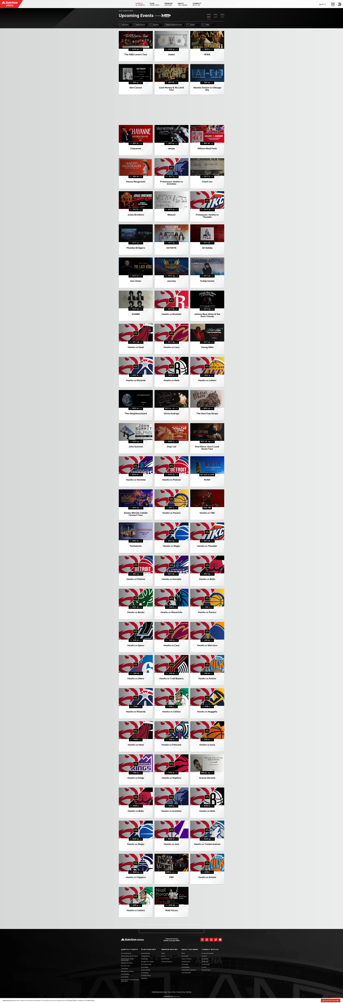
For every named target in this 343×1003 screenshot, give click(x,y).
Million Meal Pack (207, 148)
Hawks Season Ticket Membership (127, 959)
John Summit (136, 446)
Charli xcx (207, 181)
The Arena (182, 4)
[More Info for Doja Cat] (171, 432)
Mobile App (205, 961)
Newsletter (205, 959)
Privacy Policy (71, 1000)
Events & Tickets (129, 949)
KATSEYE (171, 247)
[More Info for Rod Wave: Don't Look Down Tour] (207, 432)
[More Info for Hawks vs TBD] (207, 499)
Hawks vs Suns (207, 744)
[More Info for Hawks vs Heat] (136, 333)
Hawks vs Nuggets (207, 711)
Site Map (188, 992)
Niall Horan (171, 910)
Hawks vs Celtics (171, 711)
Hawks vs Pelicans (171, 744)
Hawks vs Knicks (207, 678)
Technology (185, 964)
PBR (171, 877)
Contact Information (208, 953)
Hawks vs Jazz (171, 844)
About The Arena (190, 949)
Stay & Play (144, 959)
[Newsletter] (220, 939)
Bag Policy (144, 978)
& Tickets (140, 4)
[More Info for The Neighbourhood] (136, 399)
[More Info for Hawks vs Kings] (136, 764)
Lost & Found (205, 964)
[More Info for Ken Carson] (136, 73)
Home (120, 10)
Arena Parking (145, 953)
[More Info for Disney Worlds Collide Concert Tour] (136, 499)
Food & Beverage (146, 964)
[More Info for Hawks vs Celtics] (171, 697)
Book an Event (206, 970)
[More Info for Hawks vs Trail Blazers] (171, 664)
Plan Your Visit (148, 949)
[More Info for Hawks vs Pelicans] (171, 730)
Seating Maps (125, 974)
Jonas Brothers (136, 214)
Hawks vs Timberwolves (207, 844)
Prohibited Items (146, 975)
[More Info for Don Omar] (136, 267)
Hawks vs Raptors (171, 777)
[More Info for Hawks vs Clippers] (136, 863)
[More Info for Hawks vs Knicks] (207, 664)
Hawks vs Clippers (136, 877)
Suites (163, 956)
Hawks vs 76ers (135, 678)
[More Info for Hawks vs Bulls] (207, 565)
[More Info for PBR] (171, 863)
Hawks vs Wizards (136, 380)
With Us (197, 4)
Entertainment (186, 961)
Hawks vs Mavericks (171, 612)
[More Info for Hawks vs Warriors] (207, 631)
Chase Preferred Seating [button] (174, 25)
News (183, 953)
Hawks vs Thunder (207, 546)
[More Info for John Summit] (136, 432)
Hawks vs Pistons (171, 479)
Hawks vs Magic (171, 546)
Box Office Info (125, 966)
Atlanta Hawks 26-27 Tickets (129, 956)
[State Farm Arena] (10, 3)
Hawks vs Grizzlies (171, 811)
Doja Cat (171, 446)
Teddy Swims (207, 281)
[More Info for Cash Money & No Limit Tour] (171, 73)
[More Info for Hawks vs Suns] (207, 730)
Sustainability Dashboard (189, 970)
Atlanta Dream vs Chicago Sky (207, 88)
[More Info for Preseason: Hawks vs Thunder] (207, 200)
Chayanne (135, 148)
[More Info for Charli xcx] (207, 167)
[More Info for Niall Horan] (171, 896)
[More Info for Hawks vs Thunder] (207, 532)
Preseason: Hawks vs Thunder (207, 215)
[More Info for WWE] (207, 42)
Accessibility (124, 977)
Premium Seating (169, 949)
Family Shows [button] (140, 25)
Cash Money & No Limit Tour (171, 88)
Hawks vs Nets (171, 380)
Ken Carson (136, 87)
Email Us (204, 956)
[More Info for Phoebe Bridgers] (136, 234)
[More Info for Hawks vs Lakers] (207, 366)
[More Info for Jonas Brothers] (136, 200)
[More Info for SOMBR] (136, 300)
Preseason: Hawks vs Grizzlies (171, 182)
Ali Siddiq (207, 247)
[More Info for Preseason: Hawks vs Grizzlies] (171, 167)
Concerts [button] (156, 25)
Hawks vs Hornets (136, 479)
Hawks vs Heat (136, 347)
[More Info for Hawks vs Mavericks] (171, 598)
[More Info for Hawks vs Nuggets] (207, 697)
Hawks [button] (192, 25)
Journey (171, 281)
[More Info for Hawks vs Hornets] (136, 465)
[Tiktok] (216, 939)
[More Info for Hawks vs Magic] (171, 532)
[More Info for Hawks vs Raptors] (171, 764)
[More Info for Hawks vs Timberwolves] (207, 830)
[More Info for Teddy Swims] (207, 267)
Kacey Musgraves (135, 181)
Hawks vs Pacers (171, 512)
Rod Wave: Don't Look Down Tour (207, 447)
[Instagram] (207, 939)
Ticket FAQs (124, 968)
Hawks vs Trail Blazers (171, 678)
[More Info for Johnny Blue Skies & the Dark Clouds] (207, 300)
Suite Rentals (165, 959)
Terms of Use (171, 992)
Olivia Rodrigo (171, 413)
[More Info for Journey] (171, 267)
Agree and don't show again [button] (330, 1000)
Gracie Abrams (207, 777)
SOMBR (136, 314)
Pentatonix (136, 546)
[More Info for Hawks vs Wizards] (136, 366)
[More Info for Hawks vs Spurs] (136, 631)
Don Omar (135, 281)
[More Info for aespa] (171, 134)
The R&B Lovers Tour (135, 54)
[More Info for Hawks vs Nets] (171, 366)
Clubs (163, 953)
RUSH (207, 479)
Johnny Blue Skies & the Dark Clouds (207, 315)
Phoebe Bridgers (135, 247)
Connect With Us (210, 949)
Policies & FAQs (145, 970)
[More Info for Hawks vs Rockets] (171, 300)
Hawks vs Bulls (207, 579)
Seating (169, 4)
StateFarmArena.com (9, 1000)
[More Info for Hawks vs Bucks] (136, 598)
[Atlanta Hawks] (339, 4)
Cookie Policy (90, 1000)
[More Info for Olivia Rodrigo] (171, 399)
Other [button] (208, 25)
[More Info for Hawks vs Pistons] (171, 465)
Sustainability (186, 967)
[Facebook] (202, 939)
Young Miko (207, 347)
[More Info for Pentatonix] (136, 532)
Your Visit (154, 4)
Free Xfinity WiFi (186, 972)
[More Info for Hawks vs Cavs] (171, 333)
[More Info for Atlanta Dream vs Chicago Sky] (207, 73)
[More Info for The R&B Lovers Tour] (136, 40)
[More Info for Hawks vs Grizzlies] (171, 797)
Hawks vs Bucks (135, 612)
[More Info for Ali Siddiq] (207, 234)
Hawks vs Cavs (171, 347)
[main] (171, 468)
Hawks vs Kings (135, 777)
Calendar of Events (126, 963)
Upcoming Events (126, 953)
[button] (95, 1000)
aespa (171, 148)
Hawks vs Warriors (207, 645)
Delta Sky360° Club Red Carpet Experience (130, 980)
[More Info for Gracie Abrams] (207, 764)
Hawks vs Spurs (135, 645)
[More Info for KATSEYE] (171, 234)
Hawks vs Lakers (207, 380)
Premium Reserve (166, 961)
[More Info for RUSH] (207, 465)
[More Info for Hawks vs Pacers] (171, 499)
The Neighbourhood (136, 413)
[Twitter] (211, 939)
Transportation (145, 956)
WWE (207, 54)
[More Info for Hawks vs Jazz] (171, 830)
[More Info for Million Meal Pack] (207, 134)
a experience (171, 996)
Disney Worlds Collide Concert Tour (136, 513)
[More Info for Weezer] (171, 200)
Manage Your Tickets (127, 971)
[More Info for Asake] (171, 40)
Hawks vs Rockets (171, 314)
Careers (204, 967)
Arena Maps (144, 967)
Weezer (171, 214)
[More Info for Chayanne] (136, 134)
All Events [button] (125, 25)
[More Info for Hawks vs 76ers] (136, 664)
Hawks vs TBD (207, 512)
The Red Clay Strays (207, 413)
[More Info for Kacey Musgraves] (136, 167)
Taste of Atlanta (186, 959)
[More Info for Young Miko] (207, 333)
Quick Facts (185, 956)
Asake (171, 54)
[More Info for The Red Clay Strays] (207, 399)
